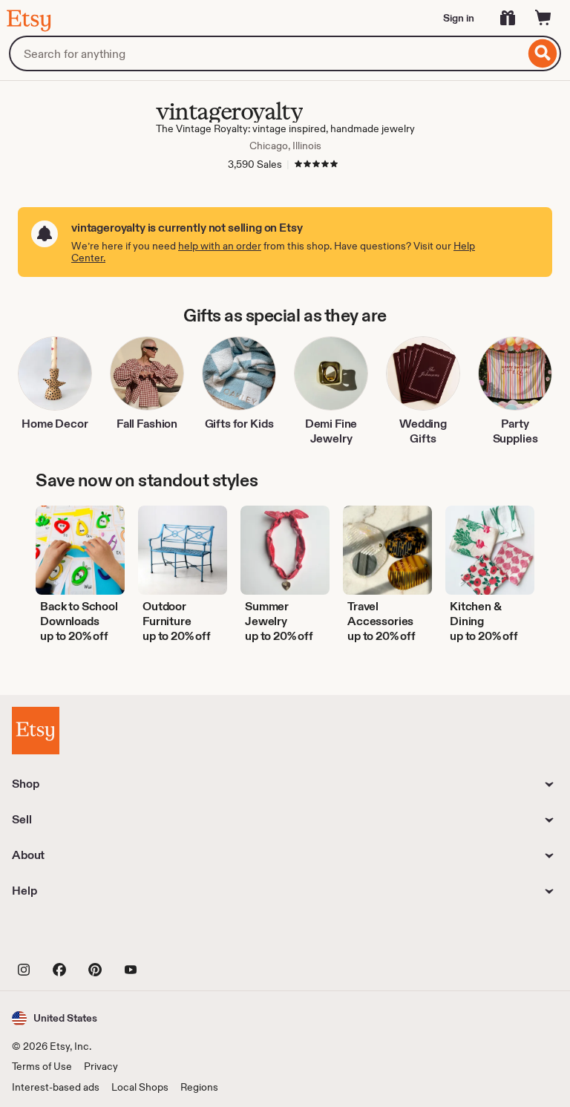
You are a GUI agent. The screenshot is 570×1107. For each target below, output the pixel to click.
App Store (62, 935)
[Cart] (543, 18)
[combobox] (267, 53)
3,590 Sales (255, 164)
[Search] (543, 53)
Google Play (174, 935)
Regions (199, 1087)
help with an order (219, 246)
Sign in (458, 18)
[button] (54, 1018)
